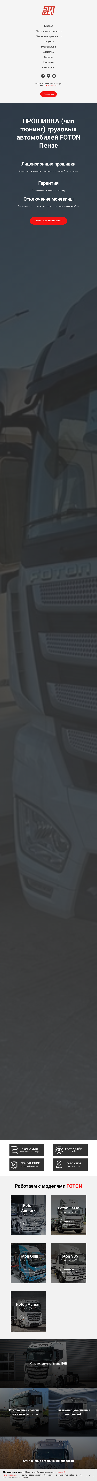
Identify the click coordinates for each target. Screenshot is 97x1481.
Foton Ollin (28, 1256)
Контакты (48, 62)
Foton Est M (69, 1208)
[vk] (43, 76)
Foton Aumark (28, 1208)
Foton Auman (28, 1304)
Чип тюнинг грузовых (48, 36)
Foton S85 (68, 1256)
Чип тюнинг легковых (48, 31)
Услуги (48, 41)
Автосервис (48, 67)
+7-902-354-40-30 (50, 85)
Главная (48, 26)
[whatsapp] (54, 76)
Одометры (48, 52)
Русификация (48, 46)
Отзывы (48, 57)
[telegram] (48, 76)
